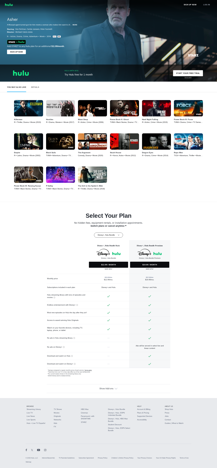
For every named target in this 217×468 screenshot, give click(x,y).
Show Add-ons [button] (106, 389)
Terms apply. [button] (88, 370)
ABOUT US (169, 406)
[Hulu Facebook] (28, 450)
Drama (19, 36)
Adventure (33, 36)
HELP (139, 406)
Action (13, 36)
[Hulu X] (34, 450)
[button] (16, 86)
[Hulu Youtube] (40, 450)
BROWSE (30, 406)
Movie (42, 36)
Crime (25, 36)
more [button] (75, 25)
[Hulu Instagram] (45, 450)
